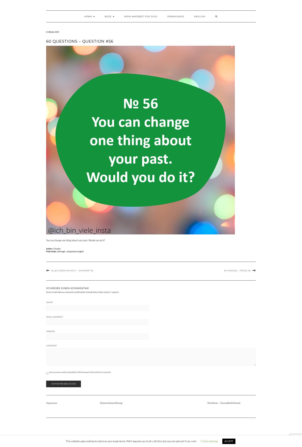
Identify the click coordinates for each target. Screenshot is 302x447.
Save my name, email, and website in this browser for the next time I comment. (80, 372)
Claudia (57, 249)
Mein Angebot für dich (140, 16)
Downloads (175, 16)
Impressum (51, 403)
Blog (109, 16)
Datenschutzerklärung (111, 403)
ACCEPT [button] (228, 441)
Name (49, 302)
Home (88, 16)
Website (50, 331)
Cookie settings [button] (209, 441)
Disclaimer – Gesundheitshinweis (223, 403)
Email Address (54, 317)
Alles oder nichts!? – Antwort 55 (72, 270)
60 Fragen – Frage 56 (237, 270)
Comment (51, 345)
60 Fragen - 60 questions (67, 251)
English (199, 16)
